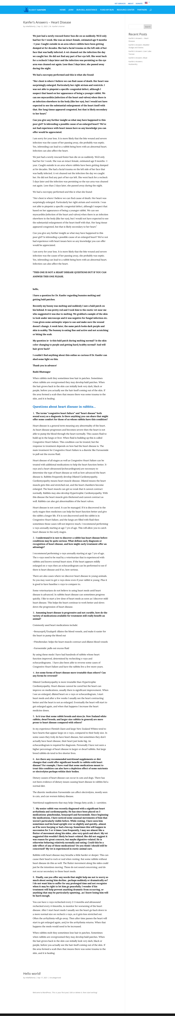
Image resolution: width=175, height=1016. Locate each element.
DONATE (139, 4)
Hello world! (32, 973)
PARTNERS (142, 10)
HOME (63, 10)
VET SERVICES (120, 4)
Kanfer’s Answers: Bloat (138, 58)
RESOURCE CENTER (125, 10)
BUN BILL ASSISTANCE (87, 10)
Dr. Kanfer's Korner (57, 26)
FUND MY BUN (107, 10)
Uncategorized (55, 977)
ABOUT (130, 4)
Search (147, 27)
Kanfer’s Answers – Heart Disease (47, 22)
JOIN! (71, 10)
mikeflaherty (30, 26)
